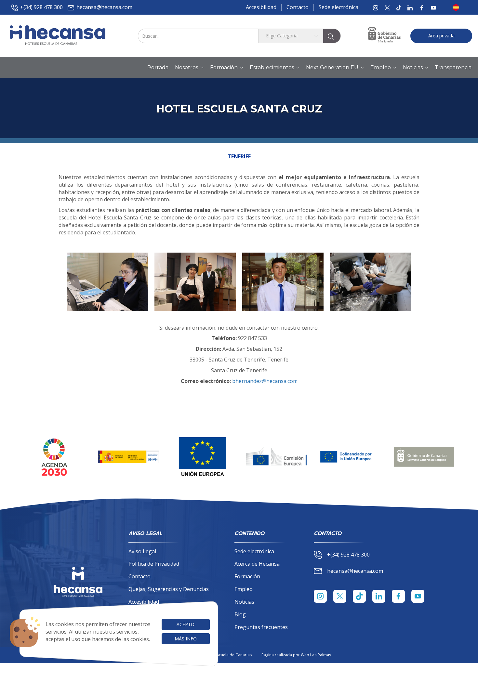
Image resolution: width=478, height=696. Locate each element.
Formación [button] (224, 67)
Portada (157, 67)
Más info (186, 639)
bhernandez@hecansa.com (265, 381)
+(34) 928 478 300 (41, 7)
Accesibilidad (261, 7)
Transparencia (453, 67)
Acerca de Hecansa (257, 563)
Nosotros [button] (186, 67)
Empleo (243, 589)
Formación (247, 576)
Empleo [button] (380, 67)
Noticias (244, 601)
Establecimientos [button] (272, 67)
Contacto (297, 7)
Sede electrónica (338, 7)
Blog (240, 614)
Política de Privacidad (153, 563)
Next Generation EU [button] (332, 67)
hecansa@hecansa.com (104, 7)
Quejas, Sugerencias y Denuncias (168, 589)
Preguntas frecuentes (261, 627)
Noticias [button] (413, 67)
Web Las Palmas (316, 655)
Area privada (441, 36)
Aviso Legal (142, 551)
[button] (458, 7)
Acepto (185, 624)
